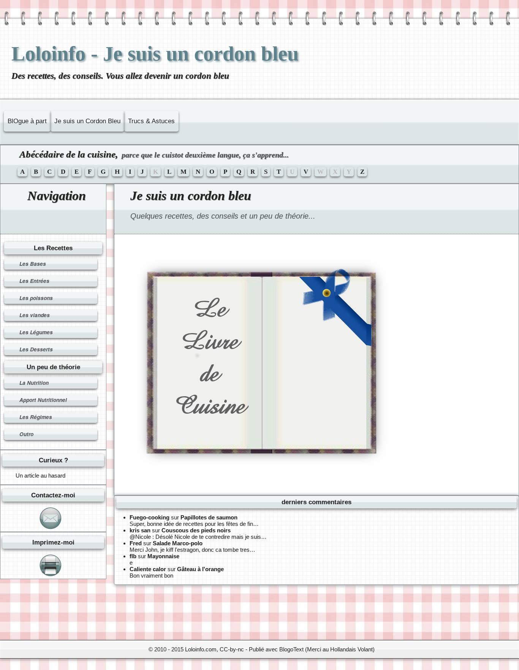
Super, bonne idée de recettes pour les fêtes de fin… (194, 524)
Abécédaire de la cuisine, (154, 154)
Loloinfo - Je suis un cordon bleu (155, 53)
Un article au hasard (40, 475)
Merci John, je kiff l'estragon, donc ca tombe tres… (192, 549)
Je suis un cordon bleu (190, 196)
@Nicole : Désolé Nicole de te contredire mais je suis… (198, 536)
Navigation (56, 196)
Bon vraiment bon (151, 575)
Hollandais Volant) (352, 649)
